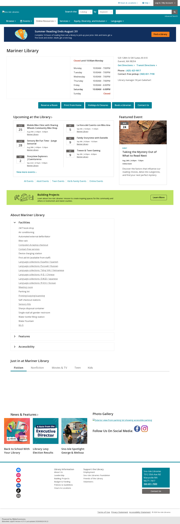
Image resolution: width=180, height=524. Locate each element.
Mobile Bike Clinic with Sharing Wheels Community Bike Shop (42, 126)
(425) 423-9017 (133, 70)
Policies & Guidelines (63, 484)
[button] (128, 3)
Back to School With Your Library (17, 450)
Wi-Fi (21, 325)
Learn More (159, 197)
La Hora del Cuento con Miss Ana (93, 125)
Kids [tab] (90, 367)
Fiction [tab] (18, 367)
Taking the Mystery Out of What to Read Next (139, 153)
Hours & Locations (62, 488)
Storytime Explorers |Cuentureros (37, 158)
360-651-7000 (150, 484)
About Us (58, 472)
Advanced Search (171, 16)
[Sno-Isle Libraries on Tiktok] (18, 490)
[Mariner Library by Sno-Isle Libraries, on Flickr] (122, 420)
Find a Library (160, 34)
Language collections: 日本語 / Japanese (38, 278)
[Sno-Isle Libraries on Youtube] (18, 480)
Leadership (59, 475)
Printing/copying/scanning (32, 295)
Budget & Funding (62, 481)
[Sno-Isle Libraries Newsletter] (18, 495)
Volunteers (88, 481)
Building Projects (61, 478)
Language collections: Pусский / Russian (38, 266)
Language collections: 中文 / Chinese (36, 274)
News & (24, 414)
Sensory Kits (25, 304)
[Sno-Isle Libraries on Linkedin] (18, 485)
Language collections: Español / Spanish (38, 261)
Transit (147, 65)
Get (126, 65)
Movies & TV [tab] (59, 367)
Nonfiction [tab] (37, 367)
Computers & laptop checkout (33, 245)
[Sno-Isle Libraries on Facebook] (18, 470)
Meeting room (26, 287)
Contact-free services (29, 249)
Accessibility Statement (140, 512)
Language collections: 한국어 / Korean (37, 283)
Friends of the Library (93, 478)
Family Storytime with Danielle (92, 137)
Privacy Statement (119, 512)
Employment (89, 472)
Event (124, 148)
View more (25, 172)
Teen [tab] (77, 367)
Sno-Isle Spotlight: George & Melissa (73, 450)
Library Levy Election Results (43, 450)
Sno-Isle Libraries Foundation (96, 475)
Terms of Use (103, 512)
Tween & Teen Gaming (88, 150)
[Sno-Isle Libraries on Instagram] (18, 475)
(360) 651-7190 (147, 74)
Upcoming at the (31, 117)
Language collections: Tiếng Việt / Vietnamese (41, 270)
